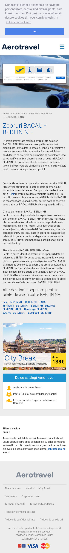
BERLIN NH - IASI (12, 309)
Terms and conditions (42, 504)
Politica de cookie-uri (51, 519)
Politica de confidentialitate (20, 519)
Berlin (12, 194)
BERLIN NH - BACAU (36, 302)
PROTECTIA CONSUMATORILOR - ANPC (34, 535)
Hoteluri (30, 488)
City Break (45, 488)
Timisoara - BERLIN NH (15, 305)
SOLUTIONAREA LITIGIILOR (35, 539)
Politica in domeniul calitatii (20, 511)
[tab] (20, 70)
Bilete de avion (13, 488)
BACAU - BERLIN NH (14, 312)
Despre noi (11, 496)
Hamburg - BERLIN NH (36, 309)
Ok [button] (34, 31)
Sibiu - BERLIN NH (12, 302)
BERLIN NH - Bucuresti (43, 305)
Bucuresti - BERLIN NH (40, 312)
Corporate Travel (30, 496)
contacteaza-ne (56, 448)
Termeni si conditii (15, 504)
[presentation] (20, 69)
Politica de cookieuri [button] (18, 22)
